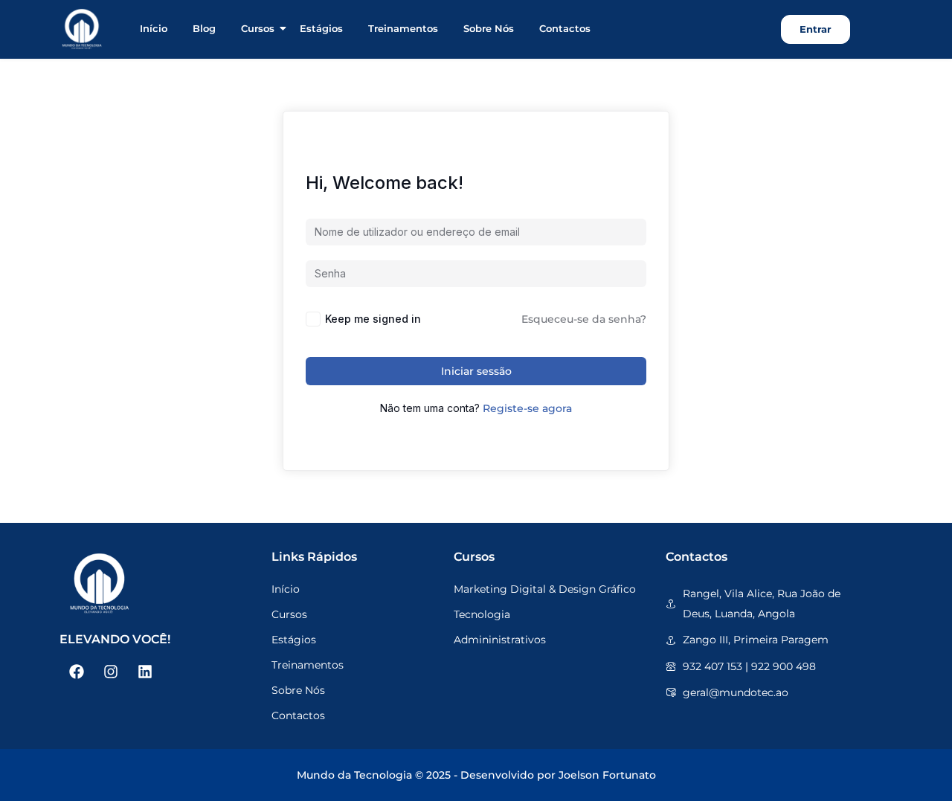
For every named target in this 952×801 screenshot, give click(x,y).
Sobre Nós (488, 28)
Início (153, 28)
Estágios (321, 28)
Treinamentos (403, 28)
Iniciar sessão (476, 371)
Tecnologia (482, 614)
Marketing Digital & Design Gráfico (545, 589)
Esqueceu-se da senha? (583, 319)
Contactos (565, 28)
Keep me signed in (373, 318)
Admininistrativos (500, 639)
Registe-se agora (527, 408)
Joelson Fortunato (607, 775)
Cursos (257, 28)
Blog (204, 28)
